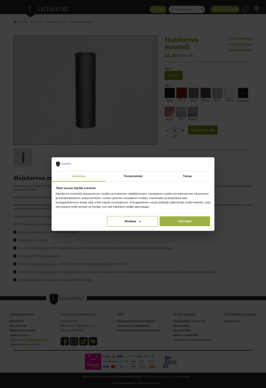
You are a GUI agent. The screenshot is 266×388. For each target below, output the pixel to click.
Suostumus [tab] (78, 176)
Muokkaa (130, 221)
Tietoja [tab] (187, 176)
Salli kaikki (184, 221)
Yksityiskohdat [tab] (133, 176)
